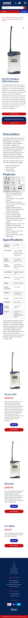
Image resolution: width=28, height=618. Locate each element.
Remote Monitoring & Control (13, 17)
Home (3, 17)
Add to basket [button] (14, 429)
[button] (25, 3)
